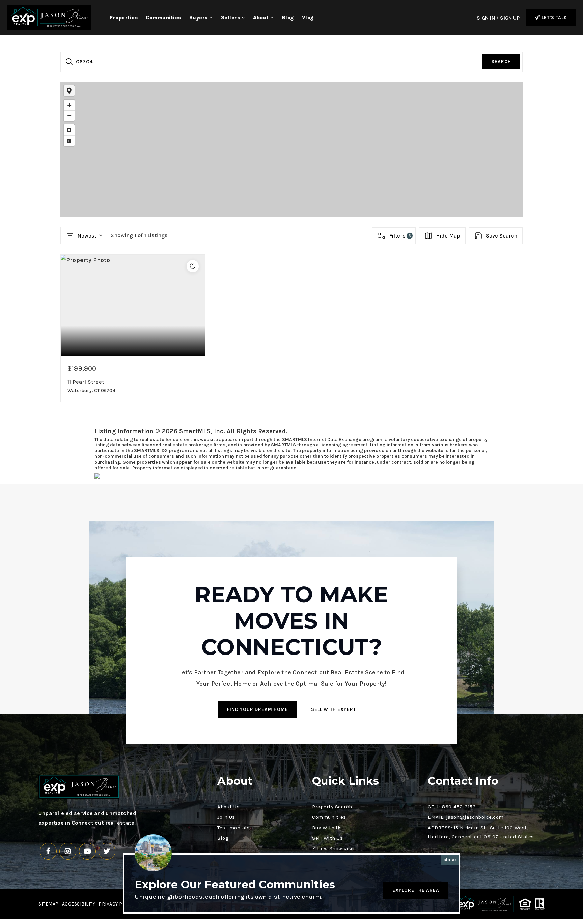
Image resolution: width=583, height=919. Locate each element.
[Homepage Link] (49, 17)
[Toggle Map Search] (69, 90)
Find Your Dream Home (257, 709)
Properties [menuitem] (124, 18)
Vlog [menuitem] (308, 18)
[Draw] (69, 129)
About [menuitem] (261, 18)
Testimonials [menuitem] (233, 828)
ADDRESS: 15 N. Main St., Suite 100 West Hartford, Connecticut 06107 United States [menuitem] (481, 832)
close (449, 860)
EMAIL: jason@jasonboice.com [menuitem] (466, 817)
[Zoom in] (69, 105)
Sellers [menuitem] (231, 18)
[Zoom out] (69, 115)
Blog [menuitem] (288, 18)
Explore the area (415, 890)
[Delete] (69, 140)
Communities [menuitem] (163, 18)
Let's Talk (553, 17)
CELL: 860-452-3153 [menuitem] (452, 807)
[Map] (291, 149)
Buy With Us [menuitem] (327, 828)
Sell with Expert (333, 709)
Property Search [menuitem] (332, 807)
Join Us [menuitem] (226, 817)
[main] (291, 257)
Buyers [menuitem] (199, 18)
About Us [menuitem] (228, 807)
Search (501, 61)
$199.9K (290, 159)
